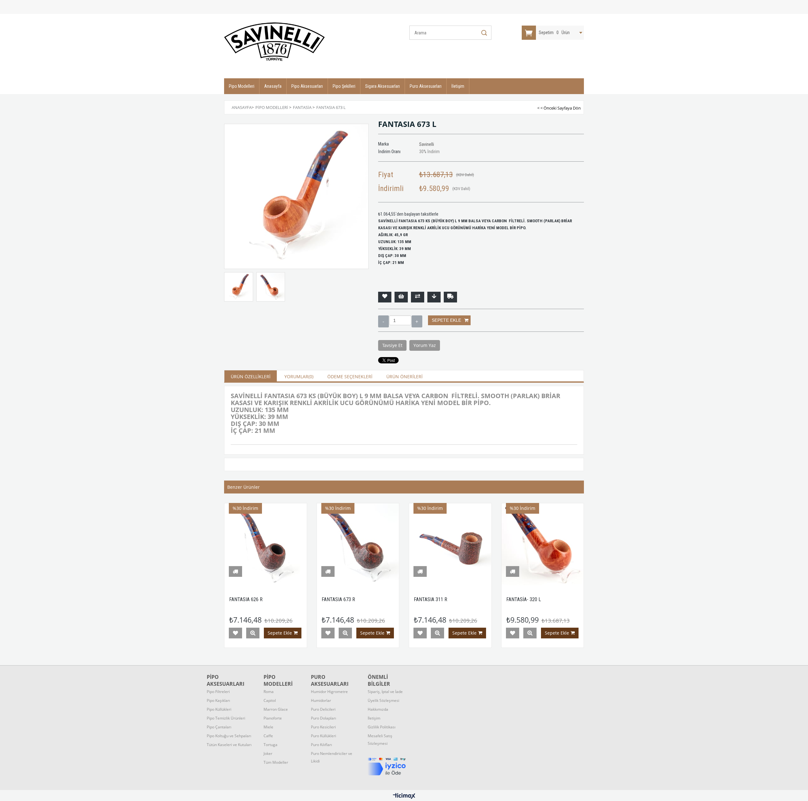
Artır (417, 321)
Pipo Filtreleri (218, 691)
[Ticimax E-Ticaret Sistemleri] (404, 796)
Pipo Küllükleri (219, 709)
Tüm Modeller (276, 762)
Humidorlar (321, 700)
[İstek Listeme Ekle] (401, 297)
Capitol (270, 700)
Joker (268, 753)
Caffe (268, 735)
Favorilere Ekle (235, 633)
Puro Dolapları (323, 718)
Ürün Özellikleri (250, 377)
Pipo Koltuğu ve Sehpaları (229, 735)
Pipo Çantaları (219, 727)
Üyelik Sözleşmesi (383, 700)
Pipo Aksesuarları (307, 86)
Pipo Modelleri (241, 86)
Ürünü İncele (252, 633)
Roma (269, 691)
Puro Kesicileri (323, 727)
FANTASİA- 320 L (523, 599)
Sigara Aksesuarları (382, 86)
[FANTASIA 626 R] (265, 544)
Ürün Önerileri (404, 377)
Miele (268, 727)
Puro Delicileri (323, 709)
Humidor (329, 691)
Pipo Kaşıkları (218, 700)
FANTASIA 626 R (246, 599)
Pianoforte (273, 718)
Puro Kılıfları (321, 744)
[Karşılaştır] (417, 297)
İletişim (457, 86)
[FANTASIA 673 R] (358, 544)
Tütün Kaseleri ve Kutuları (229, 744)
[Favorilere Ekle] (384, 297)
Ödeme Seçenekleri (349, 377)
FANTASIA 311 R (430, 599)
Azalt (383, 321)
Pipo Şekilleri (344, 86)
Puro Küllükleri (323, 735)
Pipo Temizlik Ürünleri (226, 718)
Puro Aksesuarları (426, 86)
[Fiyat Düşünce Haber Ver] (434, 297)
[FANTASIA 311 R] (450, 544)
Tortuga (270, 744)
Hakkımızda (378, 709)
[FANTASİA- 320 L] (543, 544)
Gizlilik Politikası (381, 727)
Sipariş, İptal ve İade (385, 691)
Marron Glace (276, 709)
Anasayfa (273, 86)
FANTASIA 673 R (338, 599)
